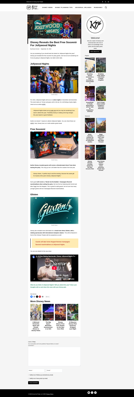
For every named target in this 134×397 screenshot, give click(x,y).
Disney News (47, 7)
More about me (94, 51)
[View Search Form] (106, 7)
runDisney (98, 7)
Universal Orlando (83, 7)
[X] (105, 2)
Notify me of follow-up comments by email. (41, 375)
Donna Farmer (35, 49)
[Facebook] (102, 2)
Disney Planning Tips (64, 7)
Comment (31, 345)
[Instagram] (108, 2)
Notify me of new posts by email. (39, 378)
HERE (43, 104)
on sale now (52, 110)
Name (31, 370)
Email (49, 370)
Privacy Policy (49, 394)
